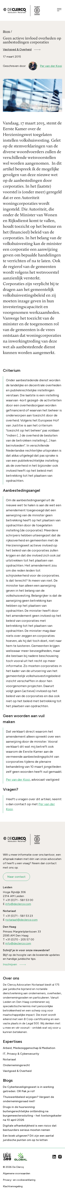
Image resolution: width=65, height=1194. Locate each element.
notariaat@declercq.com (21, 919)
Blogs (6, 31)
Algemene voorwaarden (16, 1173)
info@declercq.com (18, 904)
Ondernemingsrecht (16, 1065)
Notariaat (9, 1059)
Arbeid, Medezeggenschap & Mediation (29, 1048)
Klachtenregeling (13, 1186)
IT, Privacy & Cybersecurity (21, 1053)
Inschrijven (10, 964)
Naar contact (16, 876)
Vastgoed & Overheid (17, 49)
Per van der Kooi (18, 780)
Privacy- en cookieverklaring (19, 1179)
